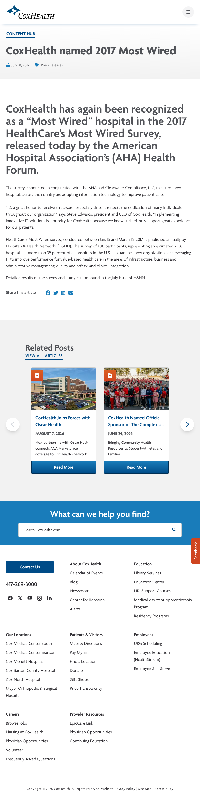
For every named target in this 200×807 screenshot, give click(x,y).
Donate (76, 670)
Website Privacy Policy (118, 789)
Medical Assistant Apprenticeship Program (163, 603)
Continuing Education (89, 741)
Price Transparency (86, 688)
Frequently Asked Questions (30, 759)
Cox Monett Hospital (24, 661)
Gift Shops (79, 679)
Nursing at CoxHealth (24, 732)
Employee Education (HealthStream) (152, 656)
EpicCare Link (81, 723)
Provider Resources (87, 714)
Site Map (145, 789)
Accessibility (163, 789)
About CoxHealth (85, 564)
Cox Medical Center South (29, 643)
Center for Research (87, 599)
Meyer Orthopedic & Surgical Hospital (31, 692)
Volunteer (14, 750)
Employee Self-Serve (152, 668)
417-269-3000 (21, 584)
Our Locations (18, 634)
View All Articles (44, 355)
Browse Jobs (16, 723)
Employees (143, 634)
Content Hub (20, 33)
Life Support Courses (152, 590)
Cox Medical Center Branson (30, 652)
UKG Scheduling (148, 643)
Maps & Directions (86, 643)
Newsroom (79, 590)
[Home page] (30, 12)
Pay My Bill (79, 652)
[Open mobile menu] (188, 12)
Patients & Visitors (86, 634)
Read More (75, 469)
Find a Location (83, 661)
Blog (74, 582)
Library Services (147, 573)
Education (143, 564)
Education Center (149, 582)
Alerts (75, 608)
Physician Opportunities (27, 741)
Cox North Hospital (23, 679)
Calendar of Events (86, 573)
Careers (12, 714)
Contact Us (30, 567)
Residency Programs (151, 616)
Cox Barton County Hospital (30, 670)
